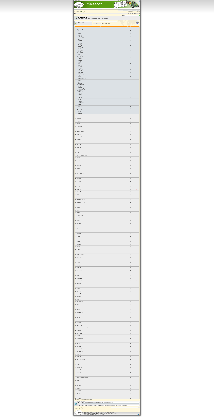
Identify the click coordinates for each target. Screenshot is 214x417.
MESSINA (79, 93)
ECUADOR (78, 183)
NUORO (79, 86)
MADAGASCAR (79, 280)
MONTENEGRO (79, 278)
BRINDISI (79, 81)
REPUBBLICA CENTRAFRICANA (81, 155)
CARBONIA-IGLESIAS (80, 85)
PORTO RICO (79, 325)
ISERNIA (79, 73)
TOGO (78, 364)
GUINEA (78, 212)
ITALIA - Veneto (79, 109)
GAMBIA (78, 210)
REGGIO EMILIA (80, 47)
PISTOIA (79, 104)
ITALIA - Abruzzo (79, 29)
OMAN (78, 314)
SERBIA (78, 335)
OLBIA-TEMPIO (80, 88)
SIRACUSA (79, 95)
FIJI (77, 194)
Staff (95, 414)
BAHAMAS (78, 147)
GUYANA (78, 220)
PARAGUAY (78, 330)
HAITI (78, 225)
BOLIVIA (78, 144)
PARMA (79, 46)
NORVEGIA (78, 309)
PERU (78, 317)
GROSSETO (79, 100)
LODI (78, 63)
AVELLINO (79, 39)
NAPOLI (79, 41)
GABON (78, 197)
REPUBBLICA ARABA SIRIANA (81, 359)
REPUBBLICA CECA (79, 173)
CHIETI (79, 30)
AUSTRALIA (78, 126)
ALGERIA (78, 181)
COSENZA (79, 35)
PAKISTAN (78, 322)
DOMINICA (78, 178)
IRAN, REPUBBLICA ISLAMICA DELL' (82, 238)
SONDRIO (79, 66)
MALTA (78, 288)
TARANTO (79, 83)
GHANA (78, 207)
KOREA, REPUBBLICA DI (80, 254)
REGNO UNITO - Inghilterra (80, 199)
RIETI (78, 54)
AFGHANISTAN (79, 118)
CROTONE (79, 36)
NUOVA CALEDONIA (79, 301)
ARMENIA (78, 121)
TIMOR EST (78, 369)
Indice (75, 13)
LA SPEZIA (79, 58)
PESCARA (79, 31)
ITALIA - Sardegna (79, 84)
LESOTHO (78, 267)
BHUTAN (78, 149)
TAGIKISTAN (78, 367)
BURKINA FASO (79, 136)
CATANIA (79, 92)
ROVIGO (79, 111)
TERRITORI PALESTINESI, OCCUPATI (82, 327)
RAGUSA (79, 94)
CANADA (78, 152)
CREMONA (79, 62)
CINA (77, 163)
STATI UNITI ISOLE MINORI (80, 382)
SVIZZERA (78, 346)
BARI (78, 80)
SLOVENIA (78, 348)
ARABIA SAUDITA (79, 338)
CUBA (78, 168)
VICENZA (79, 113)
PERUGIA (79, 106)
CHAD (78, 362)
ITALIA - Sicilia (79, 90)
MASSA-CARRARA (80, 102)
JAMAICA (78, 241)
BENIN (78, 142)
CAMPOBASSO (80, 72)
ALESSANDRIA (80, 74)
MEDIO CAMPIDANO (80, 89)
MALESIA (78, 296)
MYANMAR (78, 283)
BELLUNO (79, 110)
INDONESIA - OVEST (80, 231)
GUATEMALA (79, 218)
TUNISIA (78, 372)
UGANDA (78, 380)
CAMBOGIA (78, 249)
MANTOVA (79, 65)
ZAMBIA (78, 396)
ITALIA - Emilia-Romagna (80, 42)
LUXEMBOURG (79, 270)
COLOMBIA (78, 165)
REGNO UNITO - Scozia (80, 202)
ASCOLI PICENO (80, 69)
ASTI (78, 75)
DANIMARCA (78, 176)
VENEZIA (79, 112)
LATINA (79, 53)
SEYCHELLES (79, 341)
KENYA (78, 246)
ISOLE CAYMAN (79, 257)
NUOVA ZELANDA (79, 312)
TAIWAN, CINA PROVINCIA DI (81, 375)
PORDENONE (79, 50)
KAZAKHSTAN (79, 259)
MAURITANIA (79, 286)
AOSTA (79, 108)
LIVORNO (79, 101)
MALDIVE (78, 291)
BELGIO (78, 134)
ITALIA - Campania (79, 38)
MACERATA (79, 70)
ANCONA (79, 68)
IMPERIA (79, 57)
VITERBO (79, 55)
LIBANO (78, 262)
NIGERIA (78, 304)
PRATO (79, 103)
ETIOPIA (78, 191)
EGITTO (78, 186)
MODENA (79, 45)
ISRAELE (78, 233)
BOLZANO (79, 97)
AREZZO (79, 99)
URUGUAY (78, 385)
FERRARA (79, 44)
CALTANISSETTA (80, 91)
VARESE (79, 67)
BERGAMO (79, 60)
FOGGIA (79, 82)
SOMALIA (78, 356)
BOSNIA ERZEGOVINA (80, 131)
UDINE (78, 51)
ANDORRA (78, 115)
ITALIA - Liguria (79, 56)
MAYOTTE (78, 393)
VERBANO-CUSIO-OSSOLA (81, 78)
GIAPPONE (78, 244)
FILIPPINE (78, 320)
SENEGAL (78, 354)
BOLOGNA (79, 43)
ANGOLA (78, 123)
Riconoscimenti (102, 414)
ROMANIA (78, 333)
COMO (78, 61)
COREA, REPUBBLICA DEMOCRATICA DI (82, 252)
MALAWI (78, 293)
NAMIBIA (78, 299)
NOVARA (79, 77)
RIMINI (78, 48)
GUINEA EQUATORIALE (80, 215)
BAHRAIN (78, 139)
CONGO (78, 157)
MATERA (79, 33)
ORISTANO (79, 87)
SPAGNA (78, 189)
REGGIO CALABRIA (80, 37)
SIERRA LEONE (79, 351)
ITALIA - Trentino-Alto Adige (80, 96)
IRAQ (78, 236)
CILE (77, 160)
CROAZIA (78, 223)
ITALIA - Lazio (79, 52)
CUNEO (79, 76)
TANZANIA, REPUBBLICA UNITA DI (81, 377)
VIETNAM (78, 390)
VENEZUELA (79, 388)
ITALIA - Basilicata (79, 32)
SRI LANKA (78, 265)
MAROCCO (78, 275)
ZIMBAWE (78, 398)
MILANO (79, 64)
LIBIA (78, 273)
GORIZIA (79, 49)
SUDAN (78, 343)
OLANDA (78, 307)
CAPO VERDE (79, 170)
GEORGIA (78, 204)
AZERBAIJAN (79, 129)
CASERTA (79, 40)
